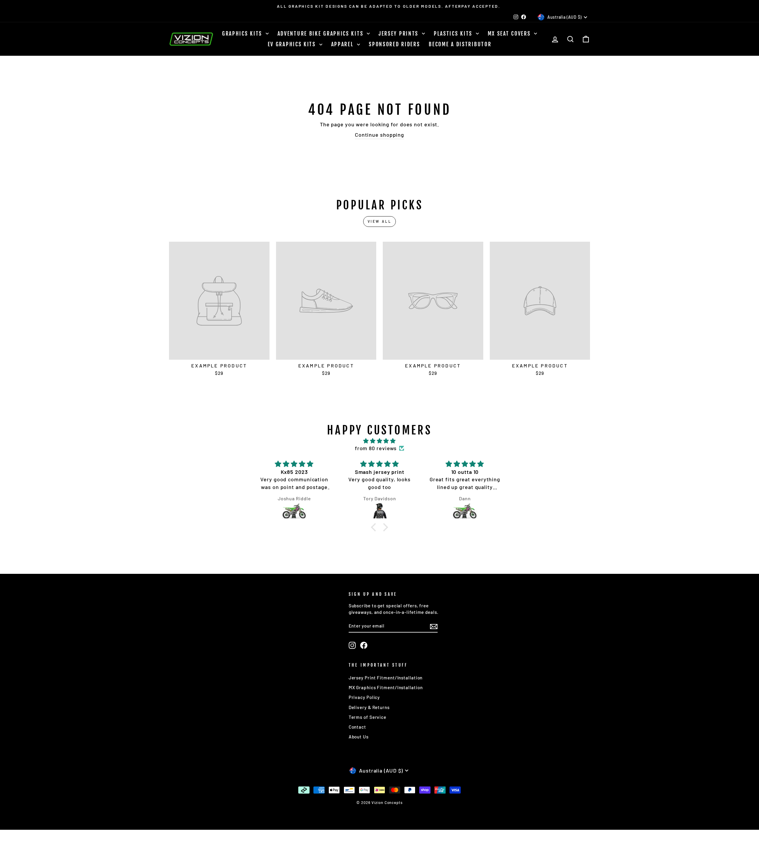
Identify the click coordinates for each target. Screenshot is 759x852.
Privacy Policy (364, 697)
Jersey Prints (399, 33)
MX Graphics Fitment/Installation (386, 687)
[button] (375, 527)
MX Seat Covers (510, 33)
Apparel (343, 44)
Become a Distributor (460, 44)
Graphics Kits (243, 33)
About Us (359, 736)
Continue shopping (379, 134)
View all (380, 221)
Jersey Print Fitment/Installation (386, 677)
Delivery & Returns (369, 707)
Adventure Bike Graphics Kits (321, 33)
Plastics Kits (454, 33)
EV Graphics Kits (293, 44)
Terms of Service (367, 717)
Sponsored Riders (394, 44)
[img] (379, 441)
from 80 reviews (376, 448)
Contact (357, 727)
